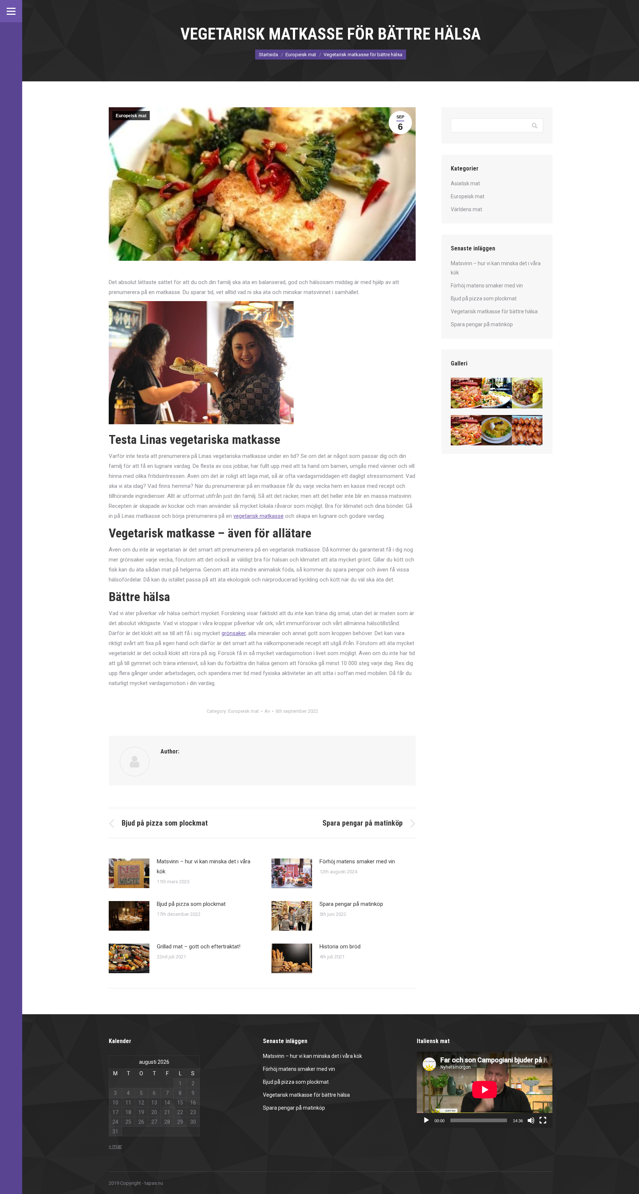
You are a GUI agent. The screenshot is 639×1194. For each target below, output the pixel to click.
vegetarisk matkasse (258, 516)
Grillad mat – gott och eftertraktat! (198, 946)
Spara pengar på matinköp (351, 904)
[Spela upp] (426, 1120)
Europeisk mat (300, 54)
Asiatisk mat (465, 183)
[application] (484, 1090)
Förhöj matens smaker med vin (357, 861)
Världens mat (466, 209)
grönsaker (234, 633)
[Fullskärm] (543, 1120)
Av (267, 711)
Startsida (268, 54)
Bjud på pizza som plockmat (191, 904)
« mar (115, 1146)
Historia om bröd (340, 946)
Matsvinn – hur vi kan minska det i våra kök (203, 866)
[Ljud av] (531, 1120)
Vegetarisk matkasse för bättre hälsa (494, 311)
